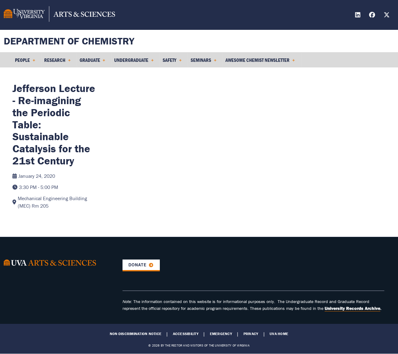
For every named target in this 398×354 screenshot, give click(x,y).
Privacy (250, 334)
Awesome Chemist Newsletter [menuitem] (256, 62)
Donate (137, 265)
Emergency (221, 334)
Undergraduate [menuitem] (130, 62)
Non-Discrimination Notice (135, 334)
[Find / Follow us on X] (387, 16)
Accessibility (185, 334)
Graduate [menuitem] (88, 62)
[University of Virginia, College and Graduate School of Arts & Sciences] (59, 15)
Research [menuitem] (53, 62)
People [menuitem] (21, 62)
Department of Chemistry (69, 41)
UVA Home (279, 334)
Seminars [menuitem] (199, 62)
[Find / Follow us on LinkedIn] (358, 16)
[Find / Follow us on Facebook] (373, 16)
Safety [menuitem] (168, 62)
